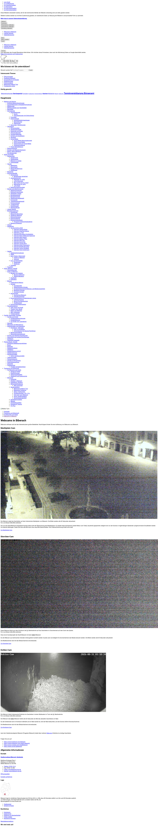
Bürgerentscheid (15, 197)
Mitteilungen (10, 106)
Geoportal (10, 364)
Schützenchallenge (19, 145)
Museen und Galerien (17, 273)
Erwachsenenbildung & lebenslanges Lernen (23, 298)
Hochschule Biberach (20, 295)
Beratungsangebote (16, 332)
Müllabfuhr (51, 93)
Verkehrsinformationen (17, 253)
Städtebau (10, 349)
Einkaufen (13, 379)
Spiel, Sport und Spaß (17, 307)
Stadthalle (13, 278)
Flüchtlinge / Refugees (17, 328)
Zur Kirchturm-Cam (6, 727)
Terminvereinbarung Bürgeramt (79, 93)
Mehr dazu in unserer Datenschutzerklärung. (14, 18)
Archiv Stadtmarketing (20, 396)
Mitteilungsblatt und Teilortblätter (17, 108)
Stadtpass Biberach (16, 215)
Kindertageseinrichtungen (18, 318)
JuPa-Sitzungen (18, 181)
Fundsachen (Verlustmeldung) (35, 93)
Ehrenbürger (14, 212)
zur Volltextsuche (9, 3)
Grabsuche (61, 93)
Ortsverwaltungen (16, 133)
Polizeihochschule (19, 296)
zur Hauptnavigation (10, 5)
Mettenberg (14, 165)
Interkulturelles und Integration (16, 326)
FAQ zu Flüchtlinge (19, 329)
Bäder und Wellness (16, 310)
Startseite (6, 411)
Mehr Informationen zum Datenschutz (12, 54)
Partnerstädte (14, 162)
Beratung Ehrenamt (16, 223)
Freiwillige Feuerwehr (13, 340)
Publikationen (11, 365)
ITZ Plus (13, 406)
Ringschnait (14, 167)
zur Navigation (8, 7)
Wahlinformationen (16, 190)
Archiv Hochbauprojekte (17, 356)
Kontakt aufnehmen (6, 777)
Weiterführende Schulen (21, 287)
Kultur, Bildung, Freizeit (10, 268)
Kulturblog (14, 279)
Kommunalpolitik (12, 173)
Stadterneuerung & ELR (14, 351)
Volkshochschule (19, 300)
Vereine (9, 225)
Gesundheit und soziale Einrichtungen (18, 337)
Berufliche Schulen (19, 290)
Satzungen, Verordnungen (18, 125)
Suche (15, 114)
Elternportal (17, 123)
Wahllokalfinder (15, 207)
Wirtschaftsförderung (17, 384)
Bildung (9, 281)
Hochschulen (14, 293)
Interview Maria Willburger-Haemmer (24, 236)
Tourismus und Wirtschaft (11, 368)
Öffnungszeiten (15, 128)
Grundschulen (18, 285)
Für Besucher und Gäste (14, 370)
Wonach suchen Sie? (7, 70)
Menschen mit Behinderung (15, 324)
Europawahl (14, 200)
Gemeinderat (14, 175)
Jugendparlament (16, 178)
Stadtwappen (14, 159)
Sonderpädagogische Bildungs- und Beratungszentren (29, 289)
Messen (13, 401)
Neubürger (10, 172)
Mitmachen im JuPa (20, 184)
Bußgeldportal (18, 122)
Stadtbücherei (18, 303)
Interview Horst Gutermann (21, 250)
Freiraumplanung (12, 359)
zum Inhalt (7, 2)
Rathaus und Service (10, 101)
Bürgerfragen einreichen (21, 176)
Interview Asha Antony (20, 237)
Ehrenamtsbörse (15, 218)
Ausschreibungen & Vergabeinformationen (19, 104)
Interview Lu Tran (19, 232)
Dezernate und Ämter (17, 131)
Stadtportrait (11, 156)
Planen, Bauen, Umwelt (10, 342)
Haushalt (13, 137)
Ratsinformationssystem (18, 187)
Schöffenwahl (15, 206)
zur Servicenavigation (10, 8)
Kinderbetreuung (15, 320)
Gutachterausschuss (13, 362)
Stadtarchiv (10, 226)
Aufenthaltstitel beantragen (22, 120)
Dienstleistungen (15, 112)
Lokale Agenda (11, 209)
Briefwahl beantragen (17, 192)
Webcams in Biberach (10, 416)
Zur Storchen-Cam (6, 643)
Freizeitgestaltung (12, 306)
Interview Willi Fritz (19, 240)
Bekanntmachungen (7, 93)
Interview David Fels (19, 242)
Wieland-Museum (19, 276)
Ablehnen (3, 21)
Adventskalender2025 (20, 398)
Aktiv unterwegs (15, 312)
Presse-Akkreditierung (17, 147)
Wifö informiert (18, 385)
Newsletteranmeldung (7, 821)
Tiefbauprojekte (11, 357)
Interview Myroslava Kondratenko (23, 234)
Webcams (49, 733)
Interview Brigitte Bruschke (21, 246)
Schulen (13, 284)
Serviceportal (17, 93)
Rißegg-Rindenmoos (16, 168)
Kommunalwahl (15, 203)
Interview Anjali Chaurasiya (22, 245)
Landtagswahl (15, 204)
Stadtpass (10, 339)
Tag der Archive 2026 (17, 228)
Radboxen (17, 264)
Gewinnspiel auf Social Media (22, 143)
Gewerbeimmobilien (16, 399)
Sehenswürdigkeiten (16, 374)
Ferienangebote (15, 314)
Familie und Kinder (12, 317)
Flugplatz (13, 265)
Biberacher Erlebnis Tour (21, 388)
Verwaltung (10, 126)
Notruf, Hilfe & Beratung (14, 151)
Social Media (14, 139)
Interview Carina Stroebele (21, 248)
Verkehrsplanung (12, 353)
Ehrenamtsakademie (16, 220)
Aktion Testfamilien (19, 392)
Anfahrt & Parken (15, 371)
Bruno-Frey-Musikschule (21, 301)
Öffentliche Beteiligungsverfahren (17, 343)
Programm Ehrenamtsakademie (23, 221)
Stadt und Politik (9, 154)
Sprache (3, 50)
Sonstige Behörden (16, 134)
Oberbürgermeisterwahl (17, 198)
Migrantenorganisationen (18, 334)
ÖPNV (12, 254)
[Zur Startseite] (9, 63)
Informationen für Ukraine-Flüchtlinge (24, 331)
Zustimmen (4, 23)
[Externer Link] (79, 518)
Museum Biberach (19, 275)
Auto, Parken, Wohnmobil (18, 256)
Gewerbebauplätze (16, 403)
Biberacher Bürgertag (17, 214)
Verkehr (9, 251)
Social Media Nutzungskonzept (23, 140)
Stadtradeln (17, 262)
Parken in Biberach (19, 257)
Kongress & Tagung (16, 404)
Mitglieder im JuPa (19, 179)
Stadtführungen (15, 373)
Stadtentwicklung (12, 348)
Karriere (45, 93)
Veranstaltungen (12, 270)
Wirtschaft (10, 378)
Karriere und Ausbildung (17, 136)
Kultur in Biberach (12, 271)
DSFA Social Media (19, 142)
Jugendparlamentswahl (17, 201)
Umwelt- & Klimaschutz (14, 360)
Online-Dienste (15, 119)
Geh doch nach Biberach (21, 395)
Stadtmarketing (15, 387)
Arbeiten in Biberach (16, 381)
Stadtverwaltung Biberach (12, 757)
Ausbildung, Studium (17, 382)
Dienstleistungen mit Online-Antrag (24, 115)
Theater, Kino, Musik (16, 309)
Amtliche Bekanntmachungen (15, 103)
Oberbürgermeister (16, 129)
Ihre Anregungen (12, 153)
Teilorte (9, 164)
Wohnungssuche (12, 148)
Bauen (56, 93)
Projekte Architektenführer (18, 367)
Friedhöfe (10, 267)
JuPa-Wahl (17, 186)
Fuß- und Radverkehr (17, 261)
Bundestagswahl (15, 195)
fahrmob (16, 259)
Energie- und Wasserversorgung (16, 150)
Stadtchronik (14, 158)
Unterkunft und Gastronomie (19, 376)
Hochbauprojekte (12, 354)
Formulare (25, 93)
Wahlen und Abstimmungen (15, 189)
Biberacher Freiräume (20, 390)
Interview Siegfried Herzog (21, 231)
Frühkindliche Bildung (17, 282)
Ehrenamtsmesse (16, 217)
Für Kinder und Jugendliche (18, 321)
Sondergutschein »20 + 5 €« (22, 393)
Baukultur (10, 346)
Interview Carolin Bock (20, 243)
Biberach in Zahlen (16, 161)
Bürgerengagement (12, 211)
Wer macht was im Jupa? (21, 182)
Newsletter (10, 109)
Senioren (9, 323)
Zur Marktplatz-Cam (6, 530)
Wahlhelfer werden (16, 193)
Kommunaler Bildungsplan (18, 304)
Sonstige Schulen (19, 292)
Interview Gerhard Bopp (20, 229)
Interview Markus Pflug (20, 239)
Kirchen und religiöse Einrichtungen (17, 335)
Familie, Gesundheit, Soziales (12, 315)
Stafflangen (14, 170)
